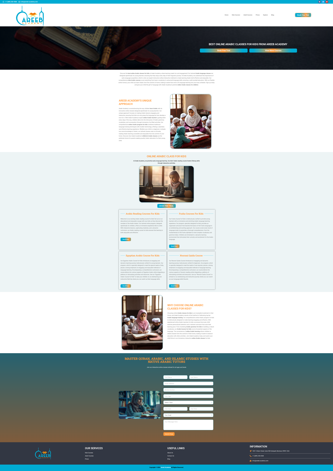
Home (226, 15)
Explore (265, 15)
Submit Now (169, 434)
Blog (272, 15)
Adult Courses (248, 15)
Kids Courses (236, 15)
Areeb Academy (166, 467)
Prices (258, 15)
